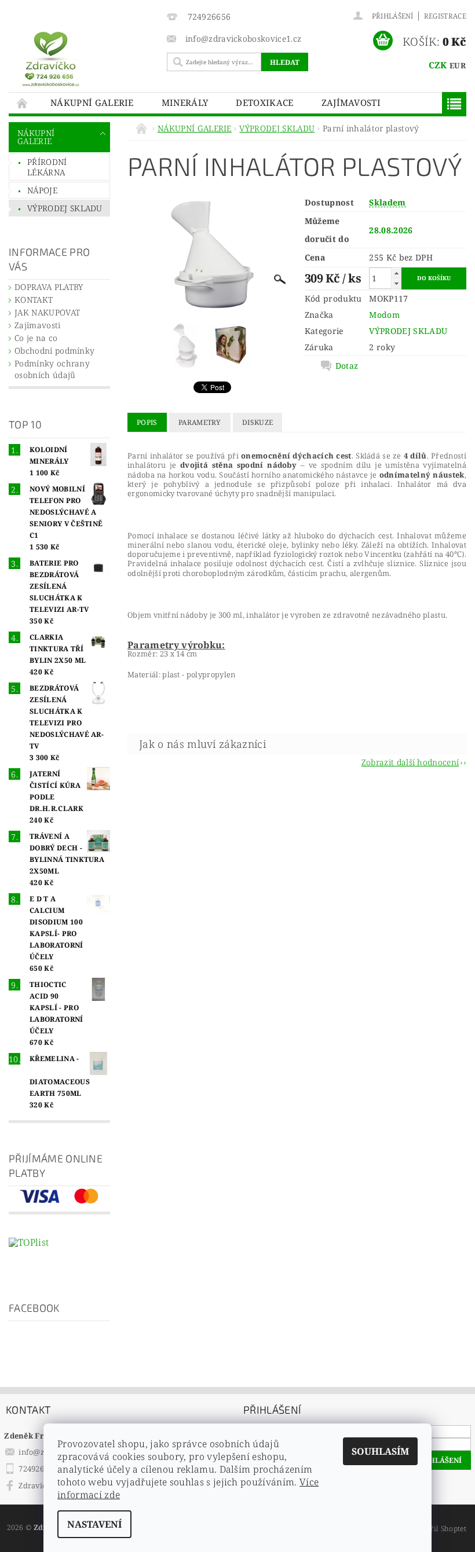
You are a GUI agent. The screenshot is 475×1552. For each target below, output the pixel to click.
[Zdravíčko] (84, 58)
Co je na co (36, 337)
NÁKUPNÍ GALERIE (92, 102)
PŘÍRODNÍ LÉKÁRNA (47, 167)
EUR (458, 65)
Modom (384, 314)
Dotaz (347, 366)
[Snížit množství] (396, 283)
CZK (438, 65)
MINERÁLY (185, 102)
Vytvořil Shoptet (438, 1528)
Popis (147, 422)
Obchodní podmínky (54, 350)
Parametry (199, 422)
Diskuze (257, 422)
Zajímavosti (351, 102)
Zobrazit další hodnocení (410, 761)
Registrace (445, 16)
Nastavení (94, 1524)
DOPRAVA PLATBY (48, 286)
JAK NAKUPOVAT (47, 312)
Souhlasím (380, 1451)
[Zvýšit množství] (396, 272)
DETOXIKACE (264, 102)
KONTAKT (33, 299)
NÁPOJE (42, 190)
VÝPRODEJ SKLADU (65, 208)
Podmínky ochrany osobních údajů (52, 369)
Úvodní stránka (22, 103)
